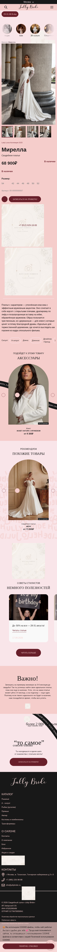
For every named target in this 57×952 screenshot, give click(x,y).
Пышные (5, 799)
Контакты (6, 836)
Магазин (5, 42)
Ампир (4, 815)
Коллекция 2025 (16, 143)
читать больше (28, 653)
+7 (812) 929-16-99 (28, 225)
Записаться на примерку (25, 199)
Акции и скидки (8, 852)
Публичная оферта (9, 920)
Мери (28, 526)
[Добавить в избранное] (17, 395)
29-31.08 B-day (10, 14)
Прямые (5, 811)
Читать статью (19, 630)
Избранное (6, 848)
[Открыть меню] (52, 7)
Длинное (36, 340)
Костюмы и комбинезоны (12, 819)
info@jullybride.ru (13, 885)
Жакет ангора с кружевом (28, 431)
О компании (7, 840)
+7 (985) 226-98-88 (14, 880)
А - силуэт (6, 803)
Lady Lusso (6, 143)
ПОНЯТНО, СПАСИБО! (28, 946)
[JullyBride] (28, 7)
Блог (4, 844)
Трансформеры (8, 824)
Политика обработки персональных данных (18, 917)
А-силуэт (15, 340)
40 (8, 183)
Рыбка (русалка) (9, 807)
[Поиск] (6, 7)
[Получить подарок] (13, 860)
